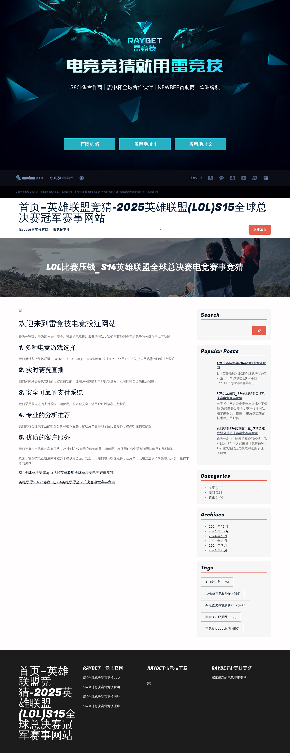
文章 (212, 488)
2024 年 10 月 (219, 531)
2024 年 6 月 (218, 550)
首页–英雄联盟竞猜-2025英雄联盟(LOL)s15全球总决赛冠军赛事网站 (143, 212)
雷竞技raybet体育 (222, 628)
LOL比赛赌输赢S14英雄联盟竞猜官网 (241, 365)
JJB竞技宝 (217, 582)
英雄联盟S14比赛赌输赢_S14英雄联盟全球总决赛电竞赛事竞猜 (241, 431)
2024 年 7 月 (218, 545)
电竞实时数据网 (220, 617)
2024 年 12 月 (218, 526)
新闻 (212, 492)
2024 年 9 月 (218, 536)
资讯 (212, 497)
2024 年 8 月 (218, 541)
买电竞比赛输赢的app (225, 605)
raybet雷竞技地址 (222, 593)
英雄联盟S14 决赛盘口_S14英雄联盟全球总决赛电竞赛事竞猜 (67, 482)
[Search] (259, 330)
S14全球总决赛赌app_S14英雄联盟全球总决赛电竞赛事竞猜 (66, 473)
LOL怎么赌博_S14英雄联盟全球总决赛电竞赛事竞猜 (241, 396)
